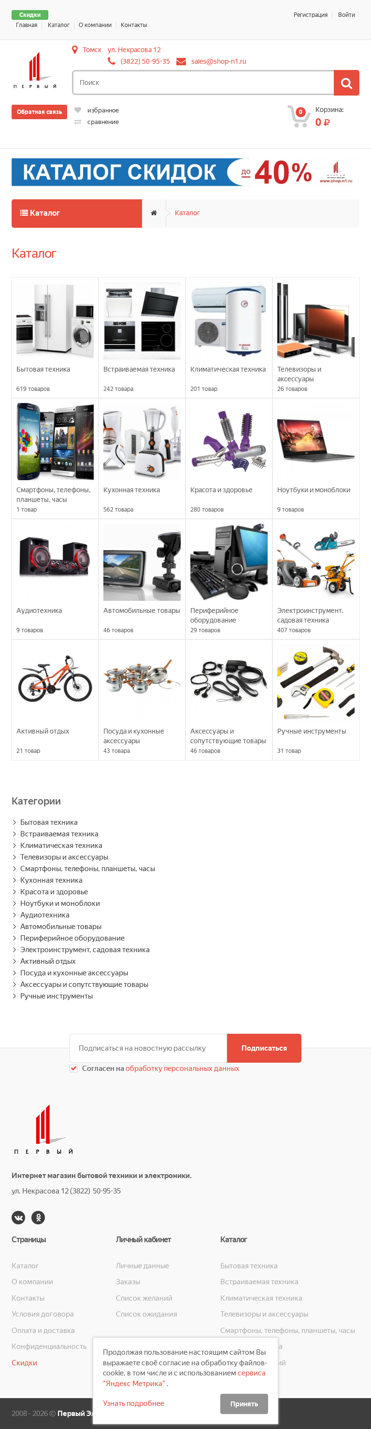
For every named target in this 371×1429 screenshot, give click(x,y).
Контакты (134, 25)
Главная (26, 25)
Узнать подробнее (133, 1403)
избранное (102, 110)
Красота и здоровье (54, 892)
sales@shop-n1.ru (218, 61)
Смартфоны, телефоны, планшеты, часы (87, 868)
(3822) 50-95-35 (145, 61)
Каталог (59, 25)
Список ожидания (146, 1314)
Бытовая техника (49, 822)
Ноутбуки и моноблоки (60, 903)
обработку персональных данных (182, 1068)
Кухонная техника (51, 880)
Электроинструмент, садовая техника (85, 949)
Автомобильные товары (60, 926)
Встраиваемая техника (59, 834)
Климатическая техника (61, 845)
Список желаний (144, 1298)
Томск (92, 50)
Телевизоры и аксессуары (64, 857)
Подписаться (264, 1048)
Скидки (30, 15)
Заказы (128, 1281)
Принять (244, 1404)
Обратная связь (39, 112)
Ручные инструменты (56, 996)
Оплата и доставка (43, 1330)
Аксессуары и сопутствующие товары (84, 984)
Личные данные (142, 1266)
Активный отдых (48, 961)
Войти (346, 15)
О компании (95, 25)
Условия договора (43, 1314)
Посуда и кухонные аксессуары (74, 973)
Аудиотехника (45, 915)
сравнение (102, 121)
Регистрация (311, 15)
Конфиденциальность (49, 1346)
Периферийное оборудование (72, 938)
